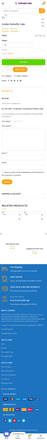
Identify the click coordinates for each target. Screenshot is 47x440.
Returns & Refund (7, 371)
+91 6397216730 (7, 329)
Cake (3, 344)
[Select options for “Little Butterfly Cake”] (19, 219)
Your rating (6, 121)
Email (4, 162)
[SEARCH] (42, 10)
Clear (5, 50)
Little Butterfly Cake (12, 244)
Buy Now (23, 62)
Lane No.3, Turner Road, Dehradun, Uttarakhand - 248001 (22, 325)
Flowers (4, 348)
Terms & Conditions (8, 375)
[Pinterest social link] (14, 80)
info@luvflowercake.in (9, 333)
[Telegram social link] (20, 80)
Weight (4, 40)
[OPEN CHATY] (6, 434)
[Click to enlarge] (6, 15)
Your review (6, 126)
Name (4, 153)
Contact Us (5, 379)
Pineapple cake (6, 356)
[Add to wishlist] (19, 215)
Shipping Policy (7, 383)
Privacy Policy (6, 367)
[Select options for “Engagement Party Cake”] (42, 219)
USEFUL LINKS (6, 340)
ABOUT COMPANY (8, 310)
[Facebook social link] (8, 80)
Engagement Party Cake (34, 249)
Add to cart (20, 69)
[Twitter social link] (11, 80)
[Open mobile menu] (3, 3)
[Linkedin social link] (17, 80)
